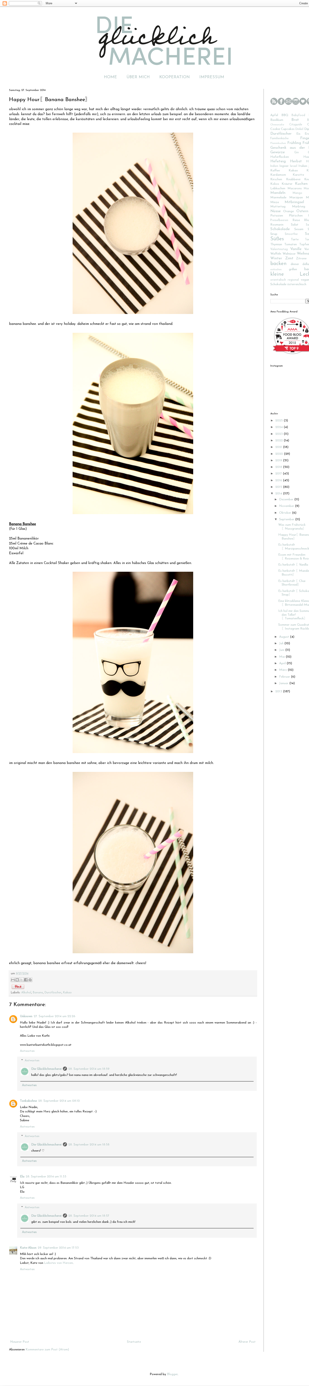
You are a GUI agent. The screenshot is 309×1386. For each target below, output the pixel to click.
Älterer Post (247, 1342)
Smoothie (291, 234)
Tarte (295, 239)
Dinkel (299, 129)
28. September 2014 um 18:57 (88, 1216)
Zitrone (301, 258)
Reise (296, 220)
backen (278, 263)
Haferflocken (279, 157)
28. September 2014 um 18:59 (88, 1069)
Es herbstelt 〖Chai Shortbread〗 (291, 583)
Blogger (172, 1374)
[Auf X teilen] (21, 979)
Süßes (277, 239)
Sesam (298, 229)
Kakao (67, 992)
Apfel (274, 115)
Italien (302, 166)
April (283, 663)
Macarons (295, 188)
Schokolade (280, 229)
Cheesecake (277, 125)
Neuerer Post (19, 1342)
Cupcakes (288, 129)
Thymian (276, 244)
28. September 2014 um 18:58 (88, 1144)
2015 (279, 487)
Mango (297, 193)
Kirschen (276, 179)
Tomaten (290, 244)
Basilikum (276, 120)
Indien (274, 166)
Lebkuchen (277, 188)
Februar (285, 676)
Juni (282, 650)
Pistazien (276, 215)
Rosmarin (276, 224)
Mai (282, 657)
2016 (279, 480)
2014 (279, 493)
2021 (279, 447)
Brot (295, 120)
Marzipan (296, 197)
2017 (279, 473)
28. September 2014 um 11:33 (46, 1176)
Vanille (296, 249)
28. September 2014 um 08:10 (59, 1101)
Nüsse (275, 211)
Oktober (285, 513)
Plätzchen (296, 215)
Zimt (289, 258)
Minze (274, 202)
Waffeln (275, 253)
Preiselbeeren (279, 220)
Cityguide (295, 124)
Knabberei (293, 179)
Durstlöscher (53, 992)
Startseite (134, 1342)
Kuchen (301, 184)
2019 (279, 460)
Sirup (273, 234)
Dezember (286, 499)
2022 (279, 440)
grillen (293, 269)
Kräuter (287, 184)
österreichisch (296, 284)
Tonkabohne (28, 1101)
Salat (294, 224)
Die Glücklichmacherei (46, 1069)
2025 (279, 420)
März (283, 670)
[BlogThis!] (17, 979)
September (287, 519)
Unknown (26, 1016)
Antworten (27, 1051)
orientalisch (278, 280)
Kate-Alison (28, 1248)
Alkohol (26, 992)
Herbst (296, 161)
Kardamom (278, 175)
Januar (284, 683)
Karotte (298, 175)
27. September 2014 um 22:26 (54, 1016)
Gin (296, 152)
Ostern (302, 211)
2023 (279, 434)
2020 (279, 454)
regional (293, 280)
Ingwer (284, 166)
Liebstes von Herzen (58, 1263)
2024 (279, 427)
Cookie (275, 129)
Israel (293, 166)
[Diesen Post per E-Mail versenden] (13, 979)
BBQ (284, 115)
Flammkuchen (278, 143)
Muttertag (277, 206)
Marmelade (278, 197)
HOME (110, 77)
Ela (22, 1176)
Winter (276, 258)
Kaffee (275, 170)
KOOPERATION (174, 77)
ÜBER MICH (138, 77)
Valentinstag (279, 249)
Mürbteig (298, 206)
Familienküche (279, 138)
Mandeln (277, 193)
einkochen (276, 269)
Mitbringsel (294, 202)
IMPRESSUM (211, 77)
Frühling (294, 143)
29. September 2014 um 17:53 (58, 1248)
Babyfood (298, 115)
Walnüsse (289, 253)
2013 (279, 691)
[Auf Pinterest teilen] (30, 979)
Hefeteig (278, 161)
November (287, 506)
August (284, 637)
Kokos (274, 184)
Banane (38, 992)
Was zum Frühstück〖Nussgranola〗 (292, 526)
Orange (288, 211)
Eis (298, 134)
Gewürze (277, 152)
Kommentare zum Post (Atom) (47, 1349)
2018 (279, 467)
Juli (281, 643)
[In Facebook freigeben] (26, 979)
